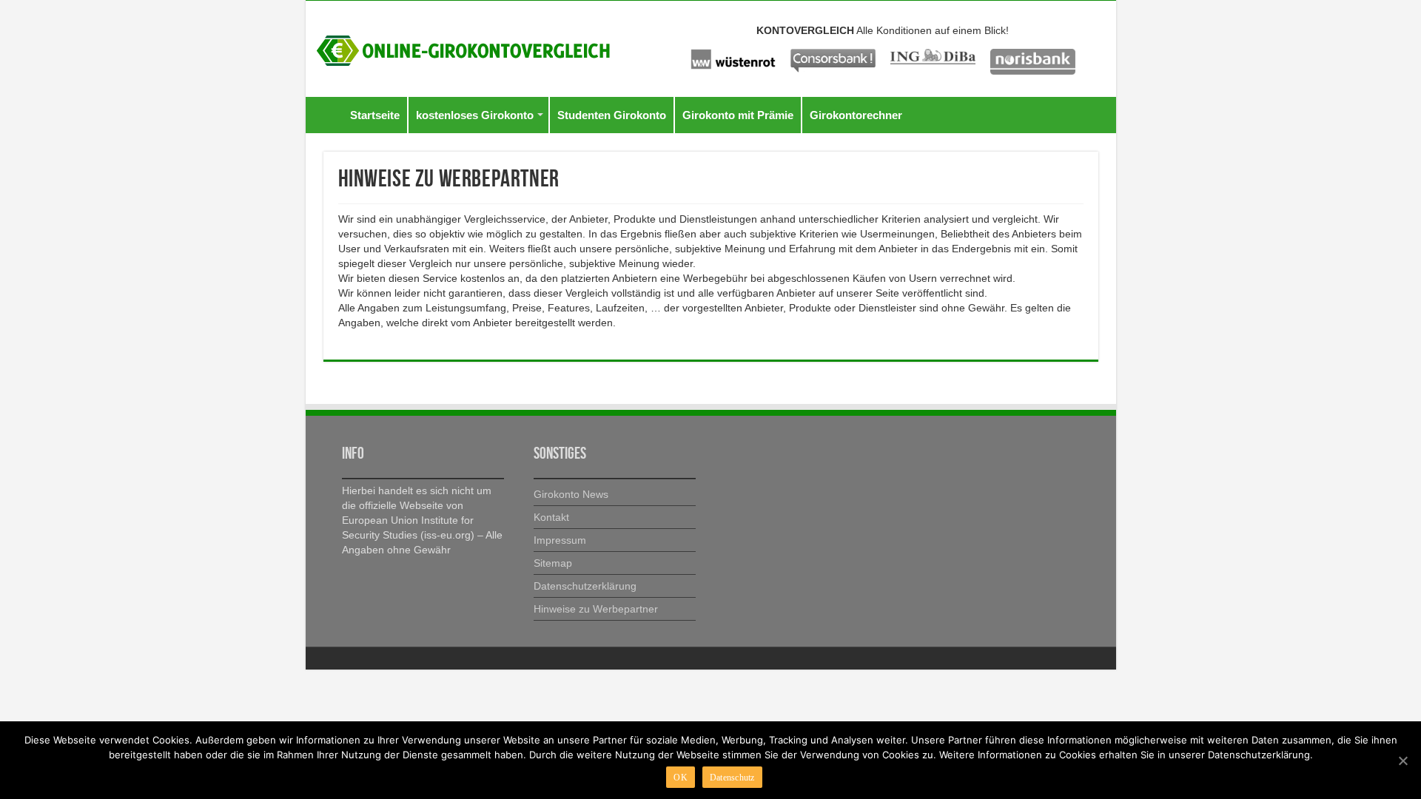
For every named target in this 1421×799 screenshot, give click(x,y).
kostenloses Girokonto (475, 115)
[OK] (1402, 760)
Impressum (560, 540)
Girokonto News (571, 494)
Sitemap (553, 563)
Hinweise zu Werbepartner (596, 609)
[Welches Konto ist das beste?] (463, 48)
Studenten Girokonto (611, 115)
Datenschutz (732, 777)
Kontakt (551, 517)
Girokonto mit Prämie (737, 115)
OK (680, 777)
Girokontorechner (856, 115)
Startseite (375, 115)
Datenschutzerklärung (585, 586)
